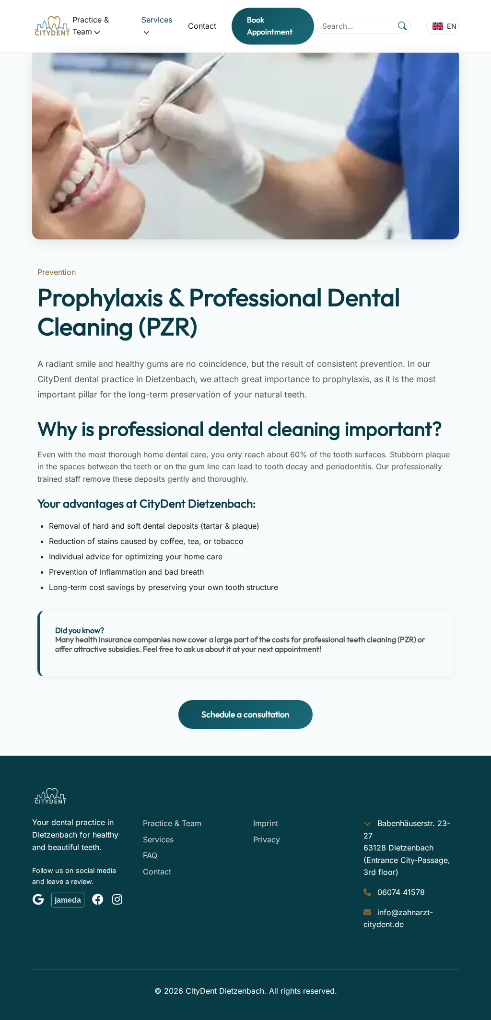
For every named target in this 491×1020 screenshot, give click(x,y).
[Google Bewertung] (38, 900)
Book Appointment (269, 26)
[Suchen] (402, 26)
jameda (68, 900)
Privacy (266, 839)
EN (451, 26)
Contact (202, 26)
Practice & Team (172, 823)
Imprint (265, 823)
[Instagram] (117, 900)
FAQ (150, 855)
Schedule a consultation (245, 714)
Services (158, 839)
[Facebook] (98, 900)
